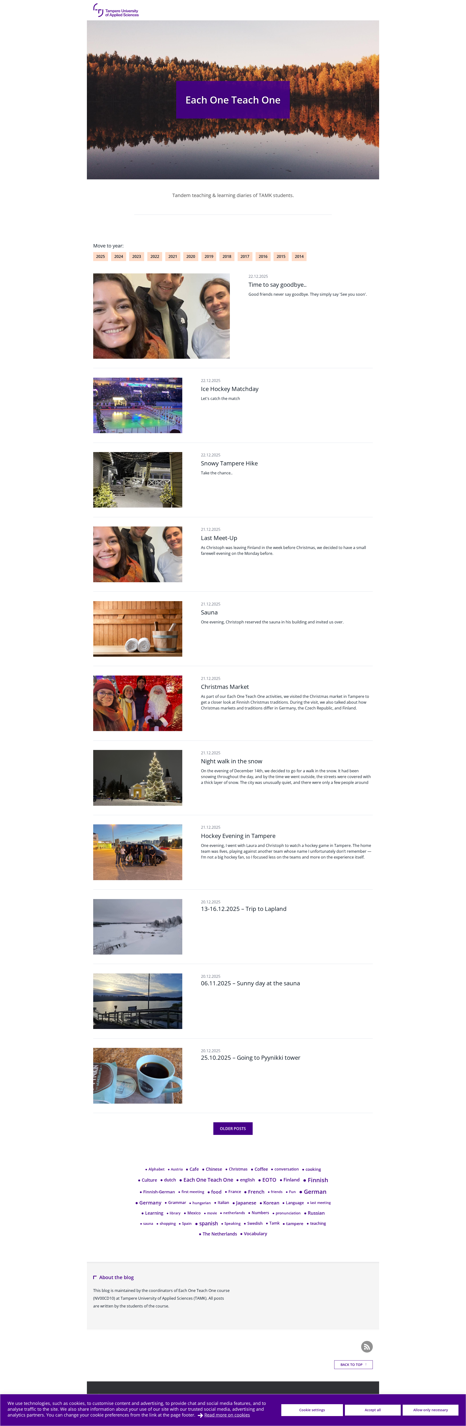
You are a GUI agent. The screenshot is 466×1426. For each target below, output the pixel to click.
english (245, 1180)
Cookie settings (312, 1410)
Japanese (244, 1203)
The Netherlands (218, 1234)
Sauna (209, 612)
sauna (146, 1223)
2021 (172, 256)
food (214, 1191)
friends (275, 1191)
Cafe (192, 1169)
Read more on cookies (227, 1415)
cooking (311, 1169)
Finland (290, 1179)
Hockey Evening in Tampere (238, 836)
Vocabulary (253, 1233)
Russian (314, 1213)
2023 (136, 256)
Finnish (315, 1180)
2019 (209, 256)
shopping (166, 1223)
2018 (227, 256)
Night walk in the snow (231, 761)
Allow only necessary (430, 1410)
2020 (190, 256)
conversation (285, 1169)
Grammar (175, 1202)
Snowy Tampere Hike (229, 463)
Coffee (259, 1169)
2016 (263, 256)
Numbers (258, 1212)
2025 (100, 256)
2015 (281, 256)
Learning (152, 1213)
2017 (245, 256)
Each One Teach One (233, 99)
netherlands (232, 1212)
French (254, 1191)
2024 (118, 256)
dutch (168, 1180)
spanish (206, 1223)
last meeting (319, 1202)
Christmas (236, 1169)
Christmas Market (225, 687)
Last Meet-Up (219, 538)
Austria (175, 1169)
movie (210, 1213)
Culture (147, 1180)
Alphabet (155, 1169)
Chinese (212, 1169)
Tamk (273, 1223)
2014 (299, 256)
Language (293, 1202)
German (312, 1191)
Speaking (231, 1223)
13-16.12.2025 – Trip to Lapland (244, 909)
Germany (148, 1202)
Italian (221, 1202)
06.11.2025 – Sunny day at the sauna (250, 983)
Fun (291, 1191)
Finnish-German (157, 1192)
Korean (269, 1203)
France (233, 1191)
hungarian (200, 1202)
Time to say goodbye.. (278, 284)
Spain (185, 1223)
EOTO (267, 1179)
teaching (316, 1223)
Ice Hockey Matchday (229, 389)
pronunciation (286, 1213)
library (173, 1213)
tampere (293, 1223)
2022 (154, 256)
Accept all (373, 1410)
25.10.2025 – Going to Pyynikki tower (250, 1057)
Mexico (192, 1213)
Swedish (253, 1223)
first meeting (191, 1191)
